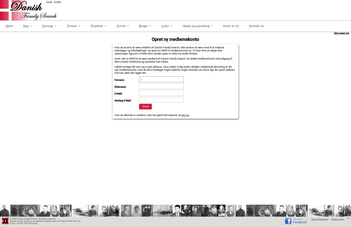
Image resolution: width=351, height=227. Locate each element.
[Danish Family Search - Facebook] (296, 223)
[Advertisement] (277, 9)
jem (9, 26)
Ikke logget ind (341, 33)
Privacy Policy (338, 219)
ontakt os (256, 26)
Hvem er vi (231, 26)
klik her (185, 115)
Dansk (49, 2)
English (57, 2)
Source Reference (319, 219)
